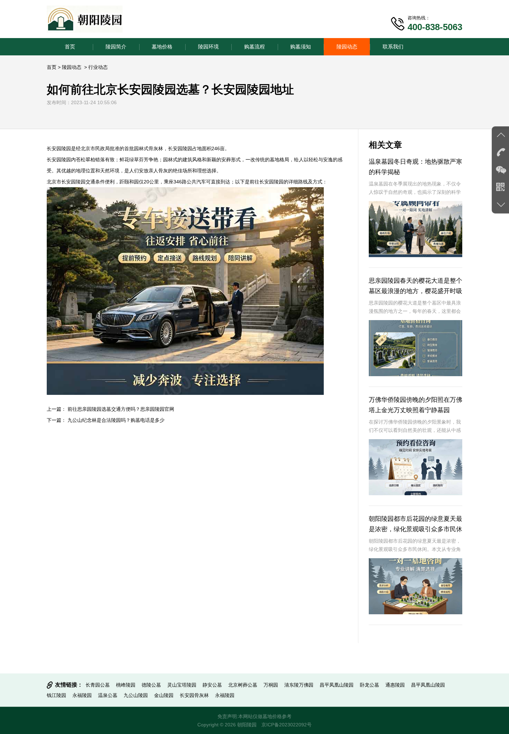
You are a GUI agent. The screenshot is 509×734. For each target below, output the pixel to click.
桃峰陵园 (125, 685)
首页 (70, 46)
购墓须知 (300, 46)
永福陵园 (82, 695)
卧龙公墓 (369, 685)
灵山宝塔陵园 (181, 685)
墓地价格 (162, 46)
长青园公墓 (98, 685)
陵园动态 (347, 46)
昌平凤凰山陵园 (337, 685)
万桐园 (271, 685)
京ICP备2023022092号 (286, 724)
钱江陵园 (56, 695)
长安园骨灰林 (194, 695)
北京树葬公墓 (242, 685)
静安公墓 (212, 685)
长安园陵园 (59, 148)
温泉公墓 (107, 695)
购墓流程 (254, 46)
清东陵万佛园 (298, 685)
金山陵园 (163, 695)
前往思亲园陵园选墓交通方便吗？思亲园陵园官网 (121, 409)
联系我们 (393, 46)
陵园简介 (116, 46)
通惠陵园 (395, 685)
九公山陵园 (136, 695)
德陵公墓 (151, 685)
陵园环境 (208, 46)
